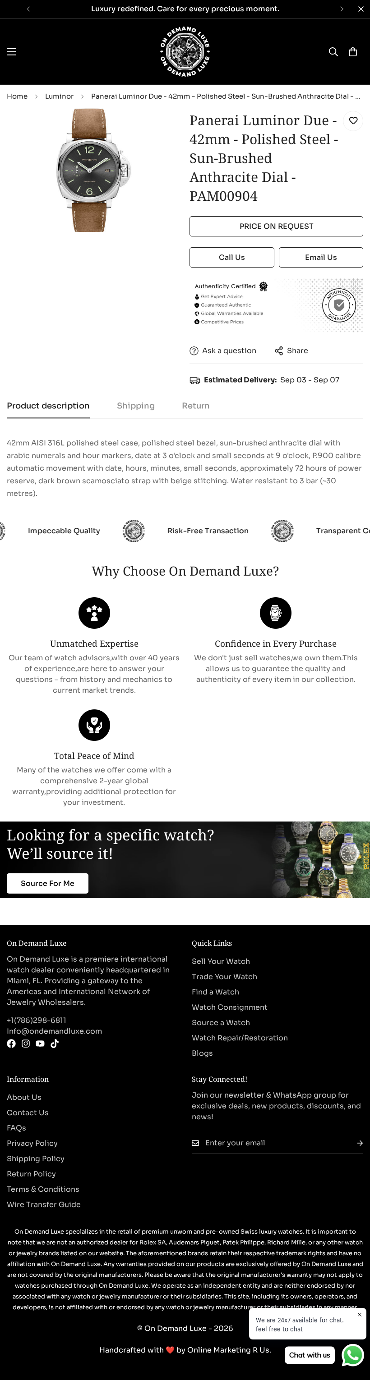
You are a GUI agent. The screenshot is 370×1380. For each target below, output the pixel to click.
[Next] (342, 9)
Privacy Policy (32, 1143)
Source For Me (47, 883)
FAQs (16, 1128)
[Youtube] (40, 1043)
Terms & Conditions (43, 1189)
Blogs (202, 1053)
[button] (352, 51)
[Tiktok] (54, 1043)
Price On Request (277, 226)
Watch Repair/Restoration (240, 1038)
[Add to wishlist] (353, 121)
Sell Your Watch (221, 961)
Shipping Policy (36, 1158)
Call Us (232, 257)
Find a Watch (215, 992)
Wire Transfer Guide (44, 1204)
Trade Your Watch (224, 976)
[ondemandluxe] (185, 51)
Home (17, 96)
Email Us (321, 257)
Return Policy (31, 1174)
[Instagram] (25, 1043)
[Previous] (28, 9)
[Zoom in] (161, 128)
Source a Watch (221, 1022)
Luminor (59, 96)
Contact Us (28, 1112)
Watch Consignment (230, 1007)
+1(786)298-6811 (36, 1020)
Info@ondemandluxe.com (54, 1031)
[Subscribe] (352, 1143)
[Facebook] (11, 1043)
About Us (24, 1097)
